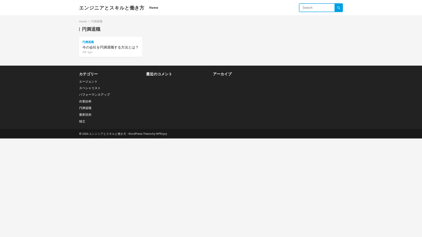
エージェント (88, 81)
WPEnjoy (161, 133)
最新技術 (85, 114)
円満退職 (88, 42)
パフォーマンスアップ (94, 94)
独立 (82, 121)
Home (153, 7)
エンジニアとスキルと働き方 (111, 8)
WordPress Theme (140, 133)
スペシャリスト (90, 88)
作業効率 (85, 101)
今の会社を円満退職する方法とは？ (110, 47)
